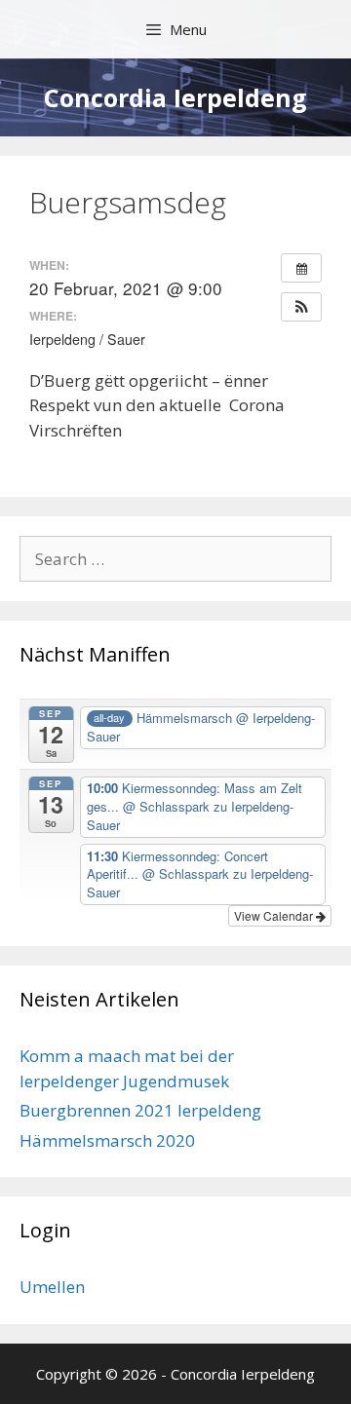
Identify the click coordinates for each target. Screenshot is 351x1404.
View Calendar (275, 915)
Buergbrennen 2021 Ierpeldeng (140, 1110)
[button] (301, 307)
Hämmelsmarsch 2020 (107, 1140)
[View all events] (301, 268)
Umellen (52, 1286)
